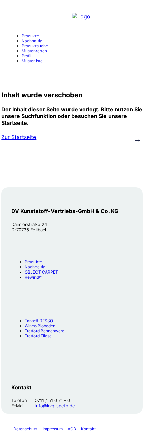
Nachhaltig (35, 266)
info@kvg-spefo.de (55, 405)
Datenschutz (25, 428)
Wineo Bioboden (40, 325)
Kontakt (88, 428)
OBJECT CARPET (41, 272)
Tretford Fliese (38, 335)
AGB (72, 428)
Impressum (53, 428)
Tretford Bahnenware (44, 330)
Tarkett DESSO (39, 320)
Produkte (33, 261)
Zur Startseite (18, 137)
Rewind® (33, 277)
